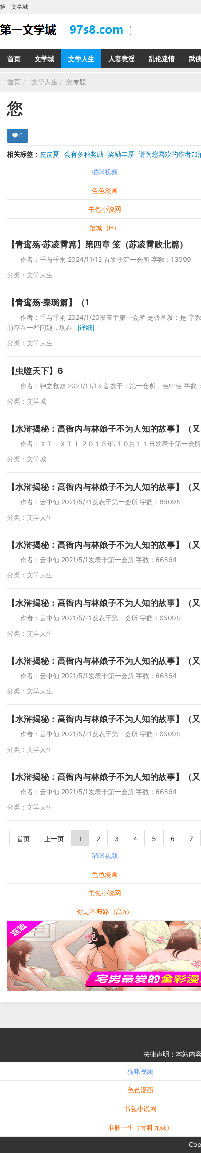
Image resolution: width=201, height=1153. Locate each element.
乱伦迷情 (162, 58)
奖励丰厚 (121, 154)
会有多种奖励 (83, 154)
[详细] (86, 327)
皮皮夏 (49, 154)
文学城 (44, 58)
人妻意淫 (121, 58)
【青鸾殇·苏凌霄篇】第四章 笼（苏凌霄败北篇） (97, 244)
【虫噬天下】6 (35, 371)
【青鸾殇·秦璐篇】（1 (48, 302)
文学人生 (81, 58)
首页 (14, 58)
